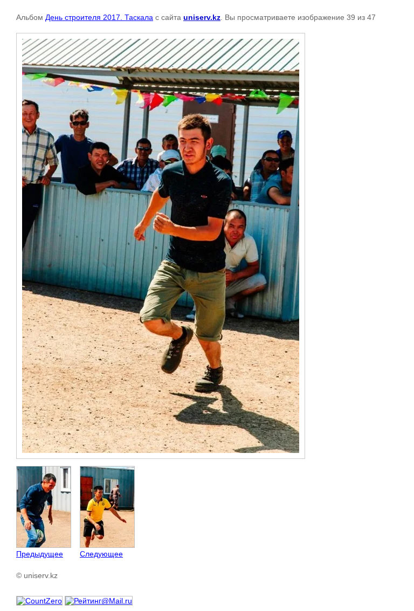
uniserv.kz (201, 17)
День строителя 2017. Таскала (99, 17)
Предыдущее (39, 554)
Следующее (101, 554)
